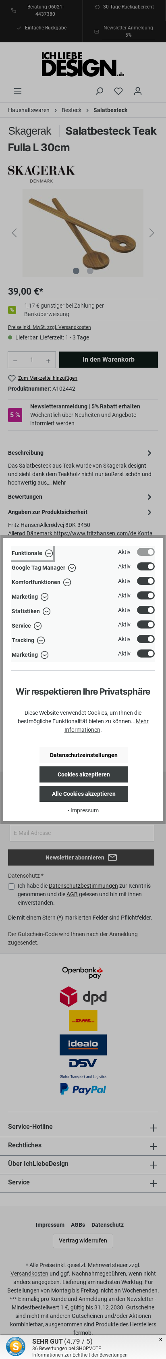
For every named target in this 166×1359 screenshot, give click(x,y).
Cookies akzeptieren (84, 774)
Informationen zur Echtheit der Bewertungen (80, 1355)
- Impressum (83, 810)
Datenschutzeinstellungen (84, 755)
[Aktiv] (146, 552)
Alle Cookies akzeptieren (84, 794)
